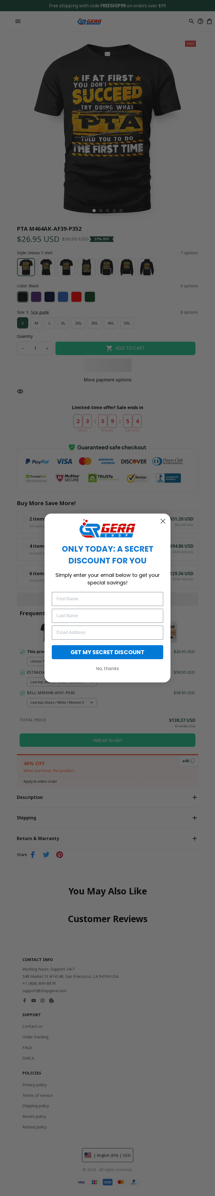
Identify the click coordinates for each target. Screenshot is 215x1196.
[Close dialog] (163, 521)
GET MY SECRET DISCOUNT (107, 652)
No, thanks (107, 668)
